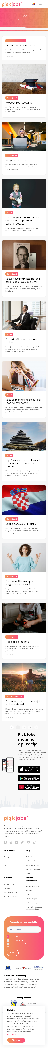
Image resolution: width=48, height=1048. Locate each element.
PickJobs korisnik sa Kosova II (22, 45)
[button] (34, 4)
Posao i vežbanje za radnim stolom (21, 341)
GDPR (28, 895)
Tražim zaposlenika (17, 940)
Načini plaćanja (32, 903)
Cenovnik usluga (10, 892)
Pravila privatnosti (33, 886)
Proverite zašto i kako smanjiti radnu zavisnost (22, 703)
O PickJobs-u (9, 884)
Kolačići (29, 891)
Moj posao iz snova (16, 160)
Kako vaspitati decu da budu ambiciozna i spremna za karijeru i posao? (22, 220)
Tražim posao (15, 936)
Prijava (12, 953)
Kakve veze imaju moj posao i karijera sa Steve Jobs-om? (22, 280)
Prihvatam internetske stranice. (22, 945)
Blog (5, 865)
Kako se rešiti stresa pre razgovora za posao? (19, 583)
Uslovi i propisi (31, 899)
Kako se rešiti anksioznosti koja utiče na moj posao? (23, 401)
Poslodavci (8, 861)
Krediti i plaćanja (32, 865)
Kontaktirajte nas (10, 896)
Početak (29, 857)
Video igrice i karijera (17, 641)
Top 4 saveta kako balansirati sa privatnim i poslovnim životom (22, 463)
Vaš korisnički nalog (33, 861)
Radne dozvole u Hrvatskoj (20, 523)
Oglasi (28, 873)
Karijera (7, 888)
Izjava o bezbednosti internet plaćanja (34, 908)
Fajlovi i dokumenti (33, 869)
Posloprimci (8, 857)
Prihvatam (16, 1040)
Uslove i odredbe (24, 944)
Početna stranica (24, 20)
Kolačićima (12, 1034)
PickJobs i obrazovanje (18, 102)
